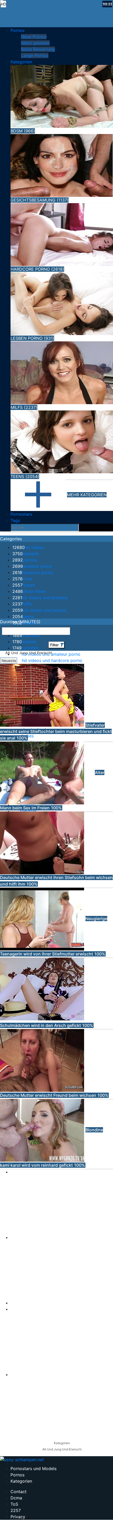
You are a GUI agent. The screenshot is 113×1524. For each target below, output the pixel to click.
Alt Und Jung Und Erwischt (61, 1449)
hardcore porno (32, 572)
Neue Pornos (34, 36)
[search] (83, 528)
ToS (14, 1504)
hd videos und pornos (39, 610)
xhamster (26, 635)
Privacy (18, 1516)
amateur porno (32, 566)
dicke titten (28, 591)
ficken (23, 585)
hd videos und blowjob (40, 597)
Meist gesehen (35, 43)
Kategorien (62, 1443)
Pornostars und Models (33, 1468)
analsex (24, 641)
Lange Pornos (34, 55)
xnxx (22, 578)
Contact (19, 1491)
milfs (22, 604)
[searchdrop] (101, 539)
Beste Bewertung (38, 49)
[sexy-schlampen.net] (56, 11)
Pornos (17, 1474)
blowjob (25, 553)
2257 (16, 1510)
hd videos (28, 547)
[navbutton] (109, 539)
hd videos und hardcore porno (47, 660)
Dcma (16, 1497)
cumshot (25, 647)
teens (23, 616)
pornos (24, 560)
